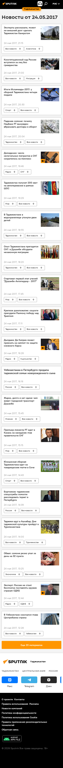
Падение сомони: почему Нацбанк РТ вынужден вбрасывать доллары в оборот (20, 124)
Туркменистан (32, 542)
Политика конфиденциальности (19, 712)
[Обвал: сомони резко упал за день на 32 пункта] (50, 558)
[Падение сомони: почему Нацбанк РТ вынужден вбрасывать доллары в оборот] (50, 126)
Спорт (8, 110)
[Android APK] (12, 739)
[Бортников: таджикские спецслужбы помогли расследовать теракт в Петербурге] (50, 496)
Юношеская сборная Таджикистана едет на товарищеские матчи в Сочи (19, 464)
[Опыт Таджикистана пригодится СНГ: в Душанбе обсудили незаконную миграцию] (50, 252)
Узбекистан (31, 633)
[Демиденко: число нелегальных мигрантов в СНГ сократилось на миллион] (50, 157)
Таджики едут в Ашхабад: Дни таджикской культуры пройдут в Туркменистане (21, 524)
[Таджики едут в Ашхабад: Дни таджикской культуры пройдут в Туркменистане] (50, 527)
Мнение (9, 419)
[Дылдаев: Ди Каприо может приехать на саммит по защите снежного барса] (50, 344)
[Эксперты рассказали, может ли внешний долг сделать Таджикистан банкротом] (50, 33)
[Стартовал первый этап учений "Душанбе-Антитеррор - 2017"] (50, 284)
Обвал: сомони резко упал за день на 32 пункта (20, 555)
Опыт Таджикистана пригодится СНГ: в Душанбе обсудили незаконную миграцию (21, 249)
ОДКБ (23, 604)
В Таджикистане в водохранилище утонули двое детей (20, 217)
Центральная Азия (33, 670)
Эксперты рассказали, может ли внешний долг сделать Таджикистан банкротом (20, 30)
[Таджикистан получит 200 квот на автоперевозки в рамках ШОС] (50, 188)
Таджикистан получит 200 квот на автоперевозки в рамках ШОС (20, 185)
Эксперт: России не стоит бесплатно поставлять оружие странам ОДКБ (20, 588)
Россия (8, 387)
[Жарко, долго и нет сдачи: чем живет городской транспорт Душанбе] (50, 403)
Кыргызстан (26, 359)
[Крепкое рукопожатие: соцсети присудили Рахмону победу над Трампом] (50, 314)
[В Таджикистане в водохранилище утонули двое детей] (50, 220)
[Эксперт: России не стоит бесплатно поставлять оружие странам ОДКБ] (50, 589)
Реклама (34, 703)
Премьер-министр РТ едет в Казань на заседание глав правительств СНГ (19, 433)
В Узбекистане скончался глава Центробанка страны (21, 616)
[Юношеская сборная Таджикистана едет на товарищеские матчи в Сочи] (50, 466)
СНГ (22, 171)
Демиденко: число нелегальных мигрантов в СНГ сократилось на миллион (20, 156)
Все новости (11, 48)
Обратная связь (10, 729)
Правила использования (15, 703)
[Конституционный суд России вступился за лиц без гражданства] (50, 64)
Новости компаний (12, 708)
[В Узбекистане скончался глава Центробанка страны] (50, 619)
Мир (7, 203)
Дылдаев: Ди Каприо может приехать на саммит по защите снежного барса (21, 343)
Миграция (30, 78)
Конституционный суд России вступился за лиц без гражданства (20, 62)
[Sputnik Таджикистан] (10, 5)
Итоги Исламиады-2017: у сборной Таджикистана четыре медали (20, 92)
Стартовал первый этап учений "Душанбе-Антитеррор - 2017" (21, 280)
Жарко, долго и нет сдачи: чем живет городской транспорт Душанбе (21, 401)
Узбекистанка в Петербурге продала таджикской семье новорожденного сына (29, 371)
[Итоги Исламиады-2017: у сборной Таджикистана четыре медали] (50, 95)
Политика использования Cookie (19, 717)
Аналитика (31, 48)
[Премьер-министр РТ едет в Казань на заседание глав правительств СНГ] (50, 435)
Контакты (19, 699)
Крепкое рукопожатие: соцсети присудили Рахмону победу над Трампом (21, 313)
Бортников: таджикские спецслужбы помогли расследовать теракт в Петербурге (17, 495)
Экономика (10, 574)
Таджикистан (11, 142)
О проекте (7, 699)
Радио (8, 171)
